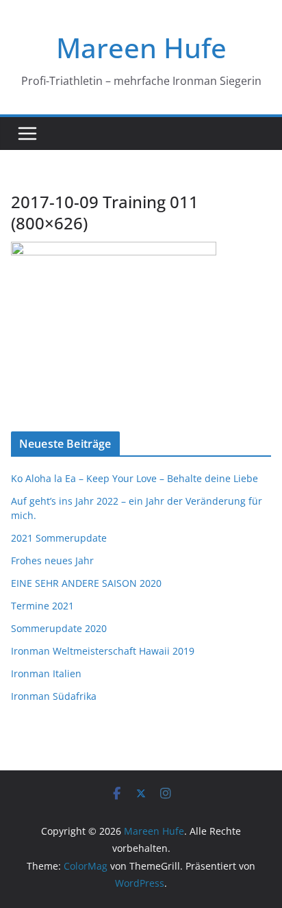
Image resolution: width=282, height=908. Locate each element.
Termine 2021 (42, 605)
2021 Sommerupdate (59, 537)
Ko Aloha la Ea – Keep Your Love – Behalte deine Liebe (134, 478)
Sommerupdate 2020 (59, 628)
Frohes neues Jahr (52, 560)
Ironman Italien (46, 673)
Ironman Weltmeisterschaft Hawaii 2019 (102, 650)
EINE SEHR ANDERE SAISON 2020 (86, 583)
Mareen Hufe (141, 47)
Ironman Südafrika (54, 696)
